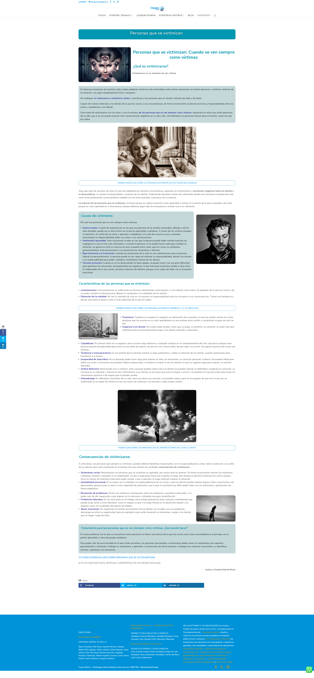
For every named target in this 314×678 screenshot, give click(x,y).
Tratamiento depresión (215, 649)
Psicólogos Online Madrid (104, 667)
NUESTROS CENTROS (170, 16)
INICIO (102, 16)
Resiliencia (188, 659)
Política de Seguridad (204, 662)
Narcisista (222, 655)
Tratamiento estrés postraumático (215, 652)
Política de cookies (224, 662)
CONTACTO (203, 16)
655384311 (83, 2)
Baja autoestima (190, 655)
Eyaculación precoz (208, 655)
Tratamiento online (210, 632)
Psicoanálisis (200, 659)
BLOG (191, 16)
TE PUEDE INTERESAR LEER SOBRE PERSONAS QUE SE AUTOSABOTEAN (116, 557)
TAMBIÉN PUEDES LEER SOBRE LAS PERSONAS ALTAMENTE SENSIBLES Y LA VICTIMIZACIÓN (157, 308)
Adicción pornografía (217, 659)
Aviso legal (188, 662)
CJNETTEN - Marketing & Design (144, 667)
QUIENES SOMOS (146, 16)
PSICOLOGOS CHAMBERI (89, 637)
